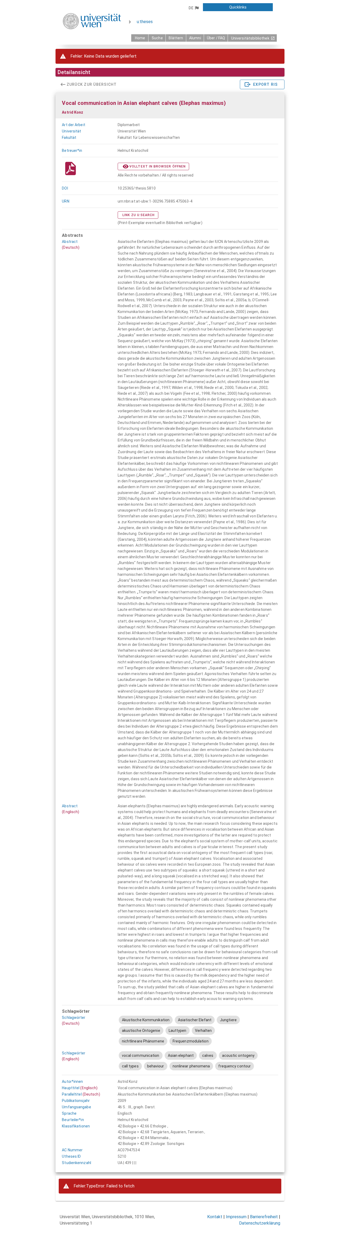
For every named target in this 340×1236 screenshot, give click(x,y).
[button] (193, 8)
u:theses (145, 21)
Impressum (236, 1216)
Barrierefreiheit (264, 1216)
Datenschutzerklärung (259, 1223)
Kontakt (214, 1216)
